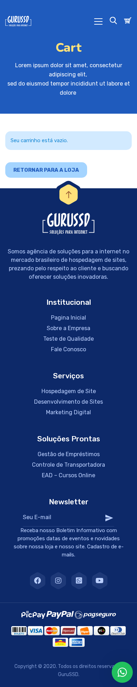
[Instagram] (58, 580)
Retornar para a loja (46, 170)
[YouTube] (99, 580)
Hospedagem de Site (68, 391)
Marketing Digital (68, 412)
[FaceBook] (37, 580)
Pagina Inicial (68, 317)
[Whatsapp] (79, 580)
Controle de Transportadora (68, 464)
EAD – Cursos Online (68, 475)
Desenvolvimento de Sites (68, 401)
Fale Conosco (68, 349)
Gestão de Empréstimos (69, 454)
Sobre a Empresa (68, 328)
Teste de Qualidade (68, 338)
